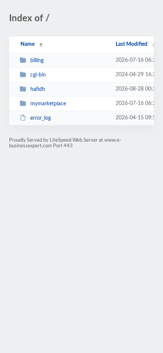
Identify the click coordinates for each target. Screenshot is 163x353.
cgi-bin (38, 75)
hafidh (37, 89)
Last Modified (131, 44)
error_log (40, 118)
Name (27, 44)
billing (37, 60)
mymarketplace (48, 103)
